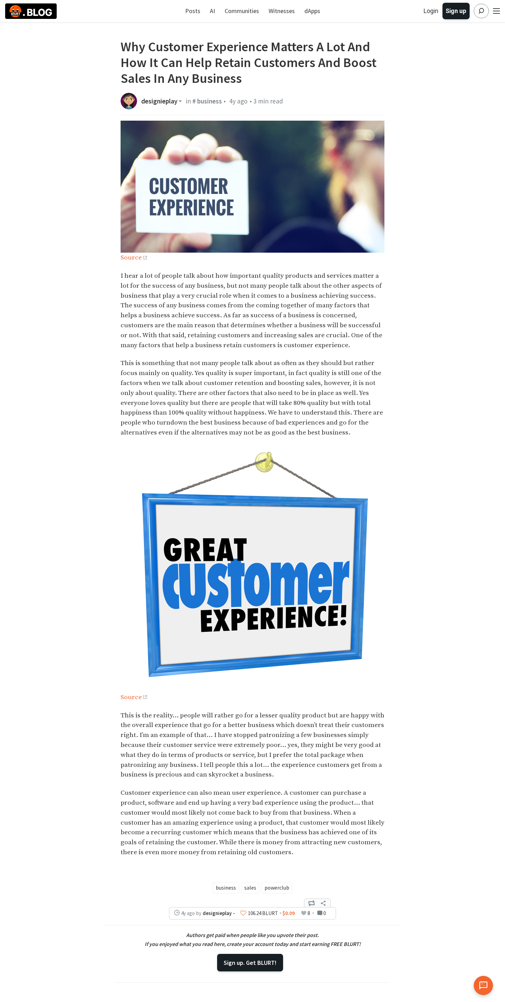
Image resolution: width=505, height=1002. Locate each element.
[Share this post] (323, 903)
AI (212, 11)
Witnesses (282, 11)
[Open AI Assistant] (483, 985)
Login (431, 10)
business (226, 887)
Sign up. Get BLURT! (250, 963)
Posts (192, 11)
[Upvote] (243, 913)
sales (250, 887)
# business (207, 101)
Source (131, 257)
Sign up (456, 10)
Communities (242, 11)
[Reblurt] (311, 903)
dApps (312, 11)
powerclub (277, 887)
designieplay (159, 101)
